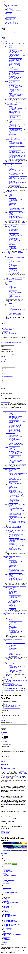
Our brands (6, 907)
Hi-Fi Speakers (12, 198)
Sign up (2, 380)
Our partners (6, 937)
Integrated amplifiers (13, 229)
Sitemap (5, 942)
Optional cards (12, 246)
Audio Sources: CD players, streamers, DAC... (14, 252)
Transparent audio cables (14, 185)
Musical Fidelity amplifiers (15, 240)
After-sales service (7, 941)
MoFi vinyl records (13, 138)
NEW (10, 45)
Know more (3, 720)
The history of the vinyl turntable (11, 924)
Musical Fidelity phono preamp (16, 78)
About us (5, 1)
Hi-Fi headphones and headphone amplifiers (16, 212)
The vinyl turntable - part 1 (10, 921)
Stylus (10, 93)
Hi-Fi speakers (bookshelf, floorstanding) (14, 802)
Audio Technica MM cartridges (16, 94)
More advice (4, 853)
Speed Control (12, 74)
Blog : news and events (8, 328)
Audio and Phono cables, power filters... (12, 163)
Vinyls (7, 120)
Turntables (8, 46)
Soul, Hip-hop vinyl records (15, 137)
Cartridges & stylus (10, 81)
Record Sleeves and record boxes (16, 148)
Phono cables (12, 169)
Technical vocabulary (6, 831)
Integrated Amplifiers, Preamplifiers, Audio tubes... (14, 224)
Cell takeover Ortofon (11, 17)
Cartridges (6, 926)
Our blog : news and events (12, 5)
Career (5, 938)
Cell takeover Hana (10, 18)
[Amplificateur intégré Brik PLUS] (11, 704)
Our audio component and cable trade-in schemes (14, 15)
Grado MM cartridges (14, 97)
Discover (18, 100)
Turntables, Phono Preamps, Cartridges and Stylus (14, 43)
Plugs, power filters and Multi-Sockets (17, 182)
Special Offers (12, 312)
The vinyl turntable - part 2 (10, 920)
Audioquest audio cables (14, 183)
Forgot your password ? (7, 376)
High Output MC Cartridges (15, 87)
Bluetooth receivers (13, 265)
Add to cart (3, 729)
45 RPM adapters (13, 151)
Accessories (6, 901)
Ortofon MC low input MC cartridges (17, 98)
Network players (13, 262)
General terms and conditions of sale (12, 934)
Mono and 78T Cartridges (15, 89)
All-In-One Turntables (14, 54)
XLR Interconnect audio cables (16, 173)
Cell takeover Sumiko (11, 22)
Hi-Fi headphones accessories (16, 217)
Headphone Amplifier (14, 216)
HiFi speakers (9, 195)
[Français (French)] (4, 28)
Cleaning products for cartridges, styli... (18, 108)
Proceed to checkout (5, 402)
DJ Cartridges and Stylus (14, 90)
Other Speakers (12, 203)
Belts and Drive (12, 107)
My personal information (9, 915)
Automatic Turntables (14, 51)
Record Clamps (12, 113)
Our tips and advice (10, 6)
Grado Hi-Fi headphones (14, 220)
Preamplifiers (12, 231)
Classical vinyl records (14, 135)
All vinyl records (13, 122)
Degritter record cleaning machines (17, 156)
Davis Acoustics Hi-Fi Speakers (16, 208)
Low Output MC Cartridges (15, 86)
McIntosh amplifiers (13, 239)
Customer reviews (7, 757)
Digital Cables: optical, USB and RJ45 (18, 176)
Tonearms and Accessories (15, 115)
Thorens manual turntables (15, 65)
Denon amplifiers (13, 237)
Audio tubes (12, 244)
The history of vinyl (8, 925)
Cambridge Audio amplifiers (15, 235)
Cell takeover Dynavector (12, 21)
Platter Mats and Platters (14, 112)
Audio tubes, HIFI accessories (13, 242)
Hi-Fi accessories (13, 248)
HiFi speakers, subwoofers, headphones (12, 192)
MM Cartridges (12, 84)
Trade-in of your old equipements (13, 10)
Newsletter (8, 13)
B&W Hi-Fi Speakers (14, 207)
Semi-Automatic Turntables (15, 50)
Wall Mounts (12, 117)
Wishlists (4, 732)
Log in (3, 373)
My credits (6, 912)
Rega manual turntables (14, 63)
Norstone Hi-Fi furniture (14, 296)
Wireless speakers (13, 200)
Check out (3, 395)
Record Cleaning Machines (15, 142)
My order (5, 911)
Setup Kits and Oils (13, 116)
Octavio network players (14, 273)
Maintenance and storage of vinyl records (15, 139)
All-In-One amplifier (14, 233)
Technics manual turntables (15, 64)
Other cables (12, 177)
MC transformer (7, 929)
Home (2, 690)
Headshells (11, 91)
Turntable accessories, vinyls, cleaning (12, 102)
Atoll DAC (11, 269)
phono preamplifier (7, 776)
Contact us (3, 361)
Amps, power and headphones (10, 902)
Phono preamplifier (10, 67)
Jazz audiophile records (14, 126)
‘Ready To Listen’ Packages (15, 58)
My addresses (6, 914)
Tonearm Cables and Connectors (16, 170)
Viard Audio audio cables (15, 186)
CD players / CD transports (15, 261)
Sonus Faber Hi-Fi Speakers (15, 211)
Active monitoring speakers (15, 199)
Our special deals (7, 301)
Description (6, 756)
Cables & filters (7, 903)
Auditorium (9, 12)
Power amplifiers (13, 230)
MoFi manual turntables (14, 60)
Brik (15, 796)
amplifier (22, 771)
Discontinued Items (13, 310)
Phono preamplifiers (8, 923)
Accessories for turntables (12, 104)
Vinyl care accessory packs (15, 150)
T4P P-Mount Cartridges (14, 85)
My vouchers (6, 916)
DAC (10, 264)
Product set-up (9, 9)
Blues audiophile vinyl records (16, 130)
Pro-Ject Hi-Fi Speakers (14, 209)
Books (10, 295)
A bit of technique (7, 928)
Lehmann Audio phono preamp (16, 77)
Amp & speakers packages (15, 205)
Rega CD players (13, 270)
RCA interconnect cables (14, 172)
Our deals (5, 905)
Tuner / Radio (12, 266)
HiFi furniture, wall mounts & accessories (12, 279)
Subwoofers (12, 202)
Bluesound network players (15, 272)
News (10, 47)
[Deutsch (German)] (4, 29)
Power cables (12, 181)
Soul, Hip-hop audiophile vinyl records (18, 129)
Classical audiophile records (15, 128)
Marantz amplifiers (13, 238)
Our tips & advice (7, 759)
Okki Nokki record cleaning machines (17, 157)
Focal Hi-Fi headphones (14, 218)
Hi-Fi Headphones (13, 214)
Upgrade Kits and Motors (15, 109)
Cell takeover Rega (10, 19)
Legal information (7, 933)
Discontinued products (8, 906)
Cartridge (5, 899)
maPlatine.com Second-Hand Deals (17, 309)
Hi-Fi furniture (12, 247)
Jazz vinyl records (13, 134)
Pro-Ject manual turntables (15, 62)
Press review (6, 939)
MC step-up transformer (14, 73)
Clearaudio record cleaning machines (17, 155)
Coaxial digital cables (14, 174)
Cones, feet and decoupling (15, 119)
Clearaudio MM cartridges (15, 95)
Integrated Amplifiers (11, 226)
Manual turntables (13, 49)
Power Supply (12, 76)
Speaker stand (12, 204)
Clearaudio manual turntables (15, 59)
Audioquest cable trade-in (12, 23)
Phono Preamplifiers (13, 69)
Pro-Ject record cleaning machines (17, 159)
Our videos (8, 8)
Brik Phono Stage (20, 776)
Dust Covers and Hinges (14, 111)
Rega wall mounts (13, 297)
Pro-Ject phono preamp (14, 80)
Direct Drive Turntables (14, 52)
